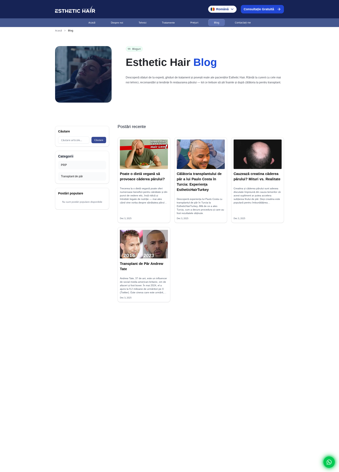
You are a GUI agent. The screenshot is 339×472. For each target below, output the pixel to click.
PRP (64, 165)
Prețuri (194, 22)
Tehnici (142, 22)
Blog (216, 22)
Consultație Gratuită (259, 9)
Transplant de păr (72, 176)
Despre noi (117, 22)
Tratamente (168, 22)
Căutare (98, 140)
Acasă (91, 22)
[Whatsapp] (329, 462)
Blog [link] (70, 30)
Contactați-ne (243, 22)
